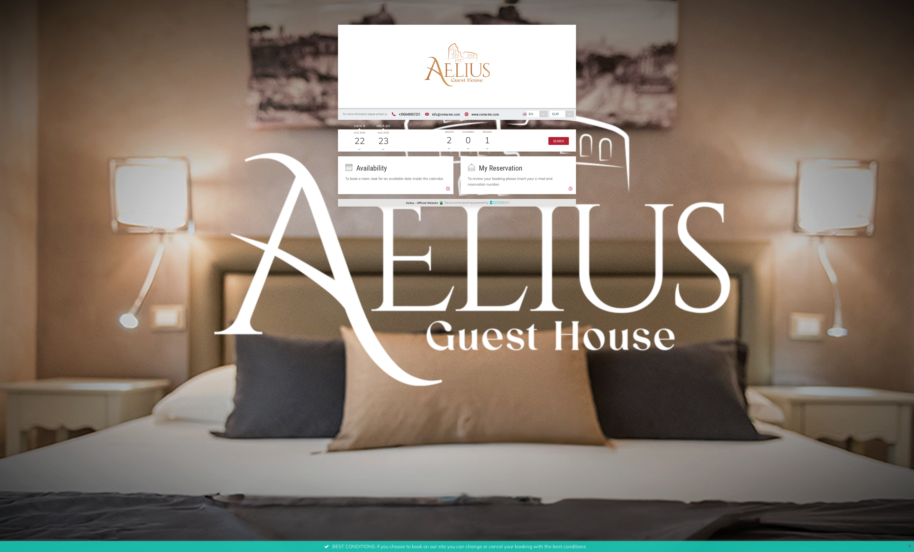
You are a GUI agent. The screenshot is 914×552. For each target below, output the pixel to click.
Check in (359, 125)
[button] (558, 140)
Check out (383, 125)
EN (531, 114)
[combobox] (537, 114)
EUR (555, 114)
